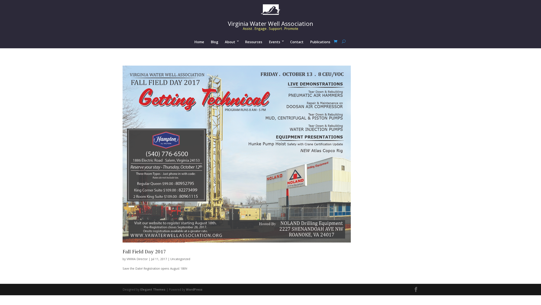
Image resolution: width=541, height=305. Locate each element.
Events (274, 42)
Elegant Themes (152, 289)
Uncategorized (180, 259)
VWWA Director (137, 259)
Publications (320, 42)
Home (199, 42)
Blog (214, 42)
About (230, 42)
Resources (253, 42)
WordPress (194, 289)
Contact (296, 42)
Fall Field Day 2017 (144, 251)
